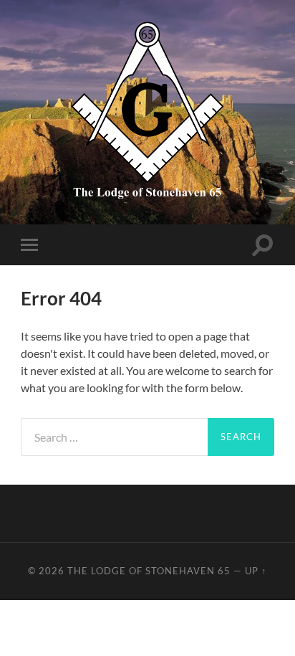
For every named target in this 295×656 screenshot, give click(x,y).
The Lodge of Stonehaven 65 (149, 570)
